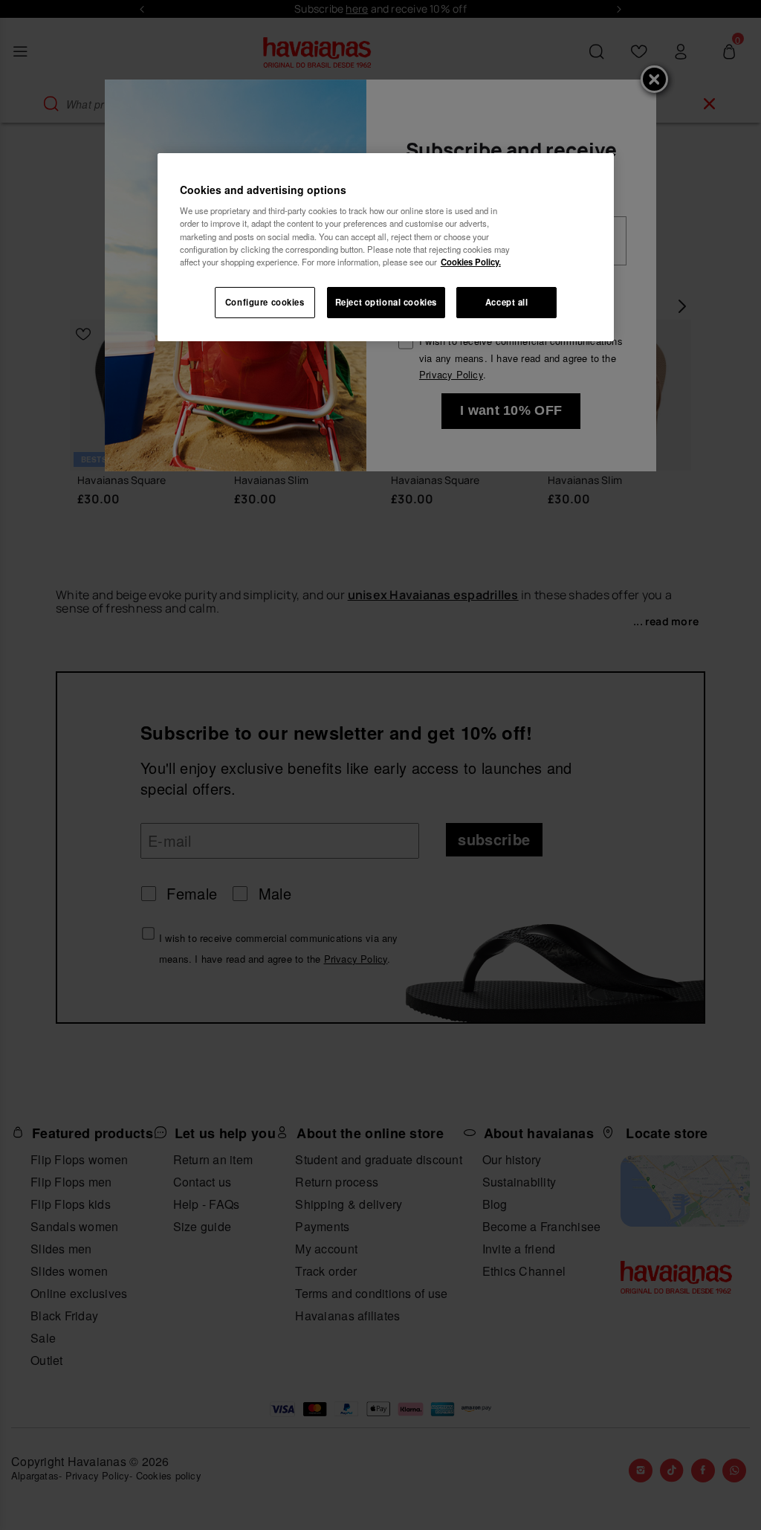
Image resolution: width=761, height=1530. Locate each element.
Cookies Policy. (471, 262)
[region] (386, 247)
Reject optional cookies (386, 302)
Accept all (506, 302)
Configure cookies (265, 302)
